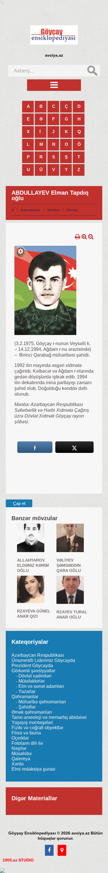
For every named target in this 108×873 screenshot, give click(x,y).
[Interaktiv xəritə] (62, 850)
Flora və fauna (26, 732)
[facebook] (49, 850)
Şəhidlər (53, 210)
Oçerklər (20, 738)
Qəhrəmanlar (30, 210)
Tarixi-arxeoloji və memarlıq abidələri (49, 717)
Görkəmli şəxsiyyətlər (33, 670)
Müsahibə (22, 753)
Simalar (72, 210)
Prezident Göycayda (32, 665)
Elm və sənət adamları (41, 686)
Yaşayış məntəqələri (32, 722)
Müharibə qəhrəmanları (42, 701)
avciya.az (54, 55)
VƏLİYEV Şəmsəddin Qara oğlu (68, 565)
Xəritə (18, 763)
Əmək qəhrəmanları (32, 712)
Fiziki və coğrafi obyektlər (37, 727)
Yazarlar (26, 691)
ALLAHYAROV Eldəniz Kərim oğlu (33, 565)
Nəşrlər (19, 748)
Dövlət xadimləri (35, 675)
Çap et (19, 503)
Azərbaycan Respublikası (38, 655)
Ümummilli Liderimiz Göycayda (43, 660)
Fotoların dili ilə (27, 743)
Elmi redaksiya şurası (33, 769)
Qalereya (21, 758)
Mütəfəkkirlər (31, 681)
